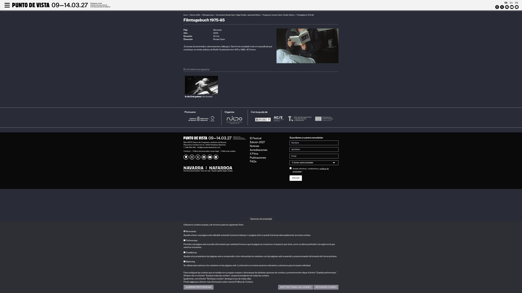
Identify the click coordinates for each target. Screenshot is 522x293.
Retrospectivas (208, 15)
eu (511, 2)
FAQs (253, 161)
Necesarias (190, 231)
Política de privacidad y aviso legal (206, 151)
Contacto (187, 151)
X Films (254, 153)
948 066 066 (190, 147)
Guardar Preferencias (199, 287)
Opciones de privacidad (261, 219)
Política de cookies (228, 151)
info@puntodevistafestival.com (208, 147)
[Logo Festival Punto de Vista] (215, 137)
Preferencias (191, 240)
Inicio (186, 15)
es (506, 2)
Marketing (190, 261)
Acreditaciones (258, 150)
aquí (192, 282)
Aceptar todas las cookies (295, 287)
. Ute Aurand (198, 96)
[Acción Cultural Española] (279, 118)
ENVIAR (295, 178)
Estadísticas (191, 252)
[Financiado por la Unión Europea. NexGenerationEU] (324, 118)
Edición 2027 (257, 142)
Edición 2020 (195, 15)
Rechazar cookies (326, 287)
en (516, 2)
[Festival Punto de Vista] (56, 7)
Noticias (254, 146)
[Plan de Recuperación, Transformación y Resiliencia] (299, 118)
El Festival (255, 138)
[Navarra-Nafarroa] (215, 169)
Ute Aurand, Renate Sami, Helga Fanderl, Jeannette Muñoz (238, 15)
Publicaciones (258, 157)
